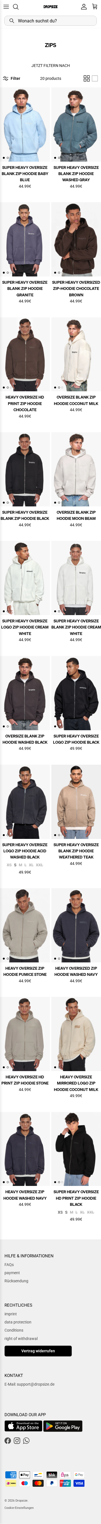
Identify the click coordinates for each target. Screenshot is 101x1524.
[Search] (18, 7)
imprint (10, 1314)
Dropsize (21, 1500)
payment (12, 1273)
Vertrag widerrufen (38, 1351)
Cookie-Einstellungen (19, 1508)
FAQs (9, 1264)
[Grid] (86, 78)
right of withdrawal (21, 1338)
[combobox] (50, 21)
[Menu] (6, 7)
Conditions (13, 1330)
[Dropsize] (50, 6)
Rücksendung (16, 1281)
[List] (94, 78)
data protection (17, 1322)
